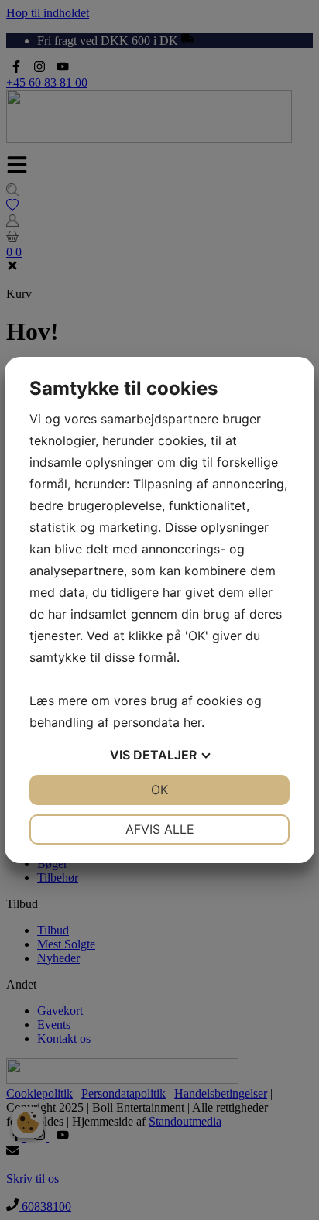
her (192, 722)
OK (159, 789)
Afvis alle (159, 829)
